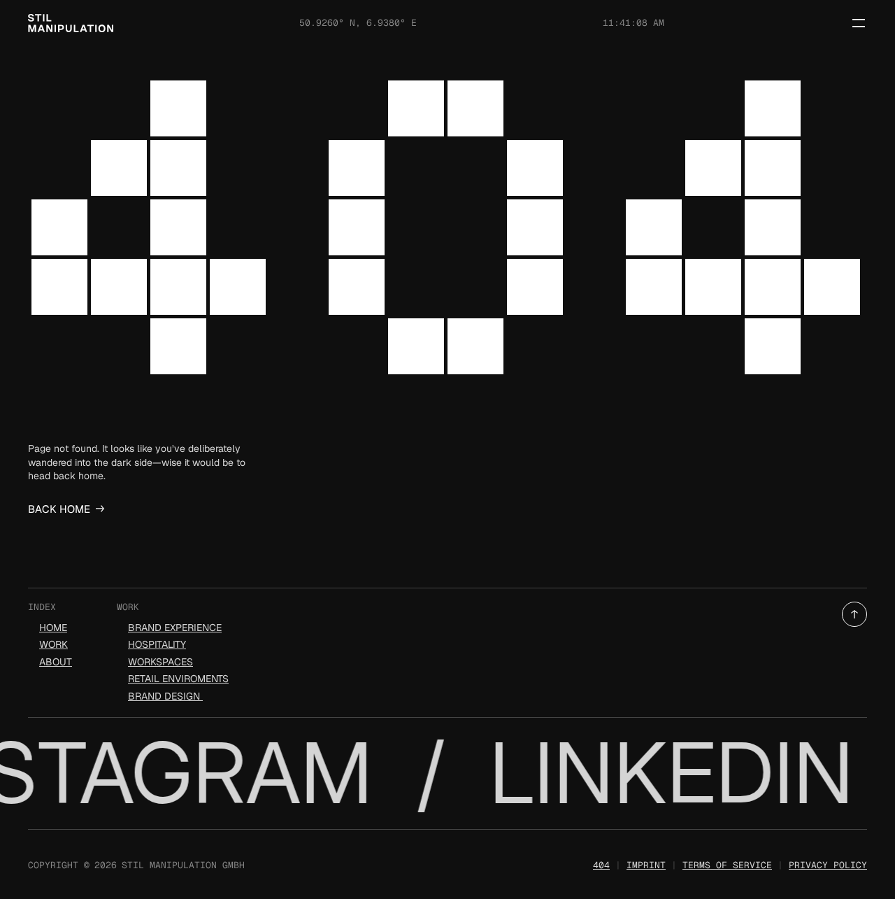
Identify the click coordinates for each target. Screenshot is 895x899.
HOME (53, 627)
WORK (53, 644)
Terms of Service (727, 865)
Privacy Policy (828, 865)
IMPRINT (646, 865)
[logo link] (70, 23)
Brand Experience (175, 627)
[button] (854, 614)
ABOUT (55, 662)
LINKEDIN (667, 772)
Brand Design (165, 696)
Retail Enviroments (178, 678)
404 (601, 865)
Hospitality (157, 644)
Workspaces (160, 662)
